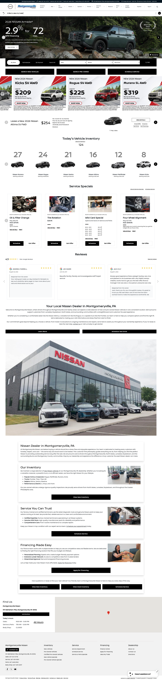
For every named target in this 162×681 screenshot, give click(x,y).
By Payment (39, 62)
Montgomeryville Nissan (12, 678)
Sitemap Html (45, 678)
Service (75, 645)
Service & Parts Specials (79, 654)
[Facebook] (7, 669)
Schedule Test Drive (119, 331)
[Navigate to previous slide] (1, 37)
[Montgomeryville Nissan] (21, 6)
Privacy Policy (23, 678)
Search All (52, 62)
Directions (131, 654)
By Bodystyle (26, 62)
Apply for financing (65, 563)
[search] (157, 7)
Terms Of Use (31, 678)
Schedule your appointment (76, 526)
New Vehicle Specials (50, 657)
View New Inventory (81, 497)
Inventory (48, 645)
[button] (108, 613)
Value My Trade (105, 654)
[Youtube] (15, 669)
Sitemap (38, 678)
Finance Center (105, 649)
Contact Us (13, 650)
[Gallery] (81, 37)
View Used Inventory (81, 587)
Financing (104, 645)
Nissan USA (59, 678)
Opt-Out (65, 678)
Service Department (78, 649)
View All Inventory (80, 141)
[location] (92, 1)
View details (140, 120)
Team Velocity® (131, 678)
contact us (77, 324)
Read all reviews (152, 259)
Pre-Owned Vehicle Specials (53, 660)
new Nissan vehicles (51, 471)
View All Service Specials (137, 189)
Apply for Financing (81, 570)
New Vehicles (48, 649)
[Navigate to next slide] (160, 37)
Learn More (42, 331)
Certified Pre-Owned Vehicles (53, 654)
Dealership (133, 645)
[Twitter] (11, 669)
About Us (131, 649)
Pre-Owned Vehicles (50, 652)
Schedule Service (150, 189)
